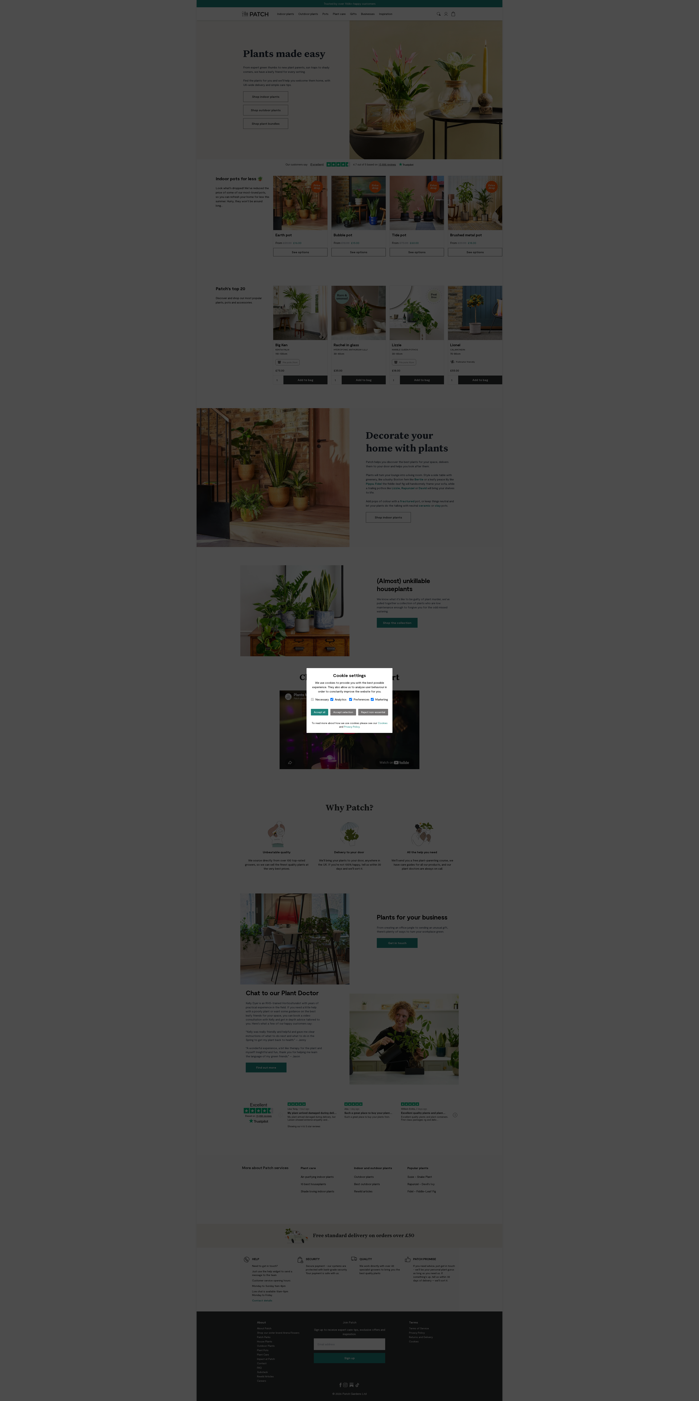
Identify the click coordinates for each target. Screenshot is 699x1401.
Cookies (383, 723)
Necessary (322, 699)
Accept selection (343, 712)
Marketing (381, 699)
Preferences (361, 699)
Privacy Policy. (352, 726)
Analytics (340, 699)
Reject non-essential (373, 712)
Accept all (319, 712)
